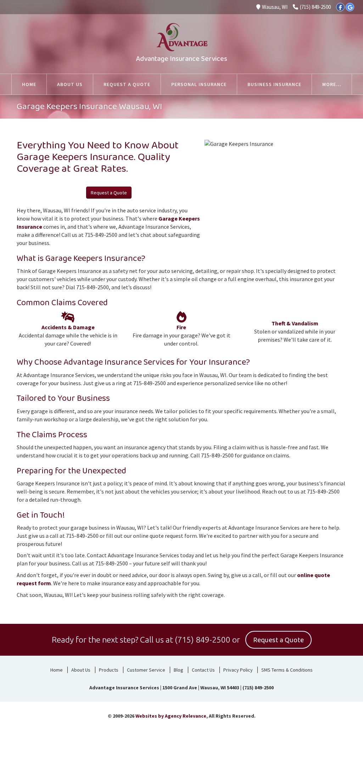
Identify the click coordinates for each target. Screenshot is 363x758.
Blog (178, 670)
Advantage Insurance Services (181, 58)
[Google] (350, 7)
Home (56, 670)
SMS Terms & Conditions (287, 670)
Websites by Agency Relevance (170, 716)
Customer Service (146, 670)
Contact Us (203, 670)
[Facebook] (340, 7)
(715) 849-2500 (315, 7)
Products (108, 670)
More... (331, 84)
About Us (80, 670)
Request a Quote (109, 192)
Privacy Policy (238, 670)
